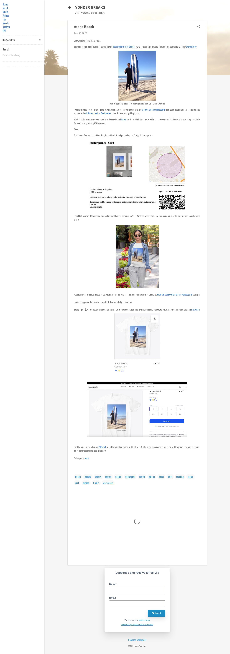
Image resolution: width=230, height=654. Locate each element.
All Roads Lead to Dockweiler (98, 113)
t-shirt (96, 483)
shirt (170, 476)
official (152, 476)
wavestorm (108, 483)
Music (5, 12)
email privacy (144, 620)
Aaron (123, 119)
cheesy (98, 476)
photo (161, 476)
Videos (6, 15)
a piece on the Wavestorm (153, 109)
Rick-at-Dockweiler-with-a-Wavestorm (174, 294)
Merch (6, 23)
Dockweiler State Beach (124, 46)
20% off (102, 447)
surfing (86, 483)
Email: (113, 597)
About (5, 8)
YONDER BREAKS (90, 7)
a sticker (195, 309)
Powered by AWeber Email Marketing (137, 625)
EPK (4, 30)
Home (5, 4)
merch (142, 476)
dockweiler (130, 476)
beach (78, 476)
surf (77, 483)
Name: (113, 584)
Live (4, 19)
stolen (190, 476)
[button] (199, 27)
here (87, 458)
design (118, 476)
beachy (88, 476)
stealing (180, 476)
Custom (6, 27)
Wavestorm (191, 46)
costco (108, 476)
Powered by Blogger (137, 640)
